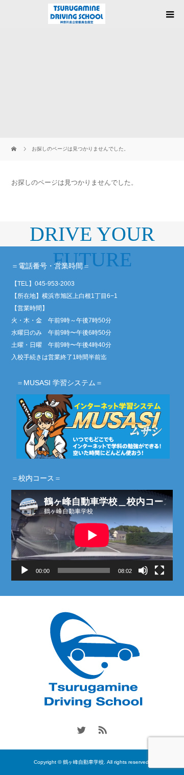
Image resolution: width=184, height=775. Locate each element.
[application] (92, 535)
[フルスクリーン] (159, 570)
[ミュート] (143, 570)
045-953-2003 (55, 283)
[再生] (24, 570)
